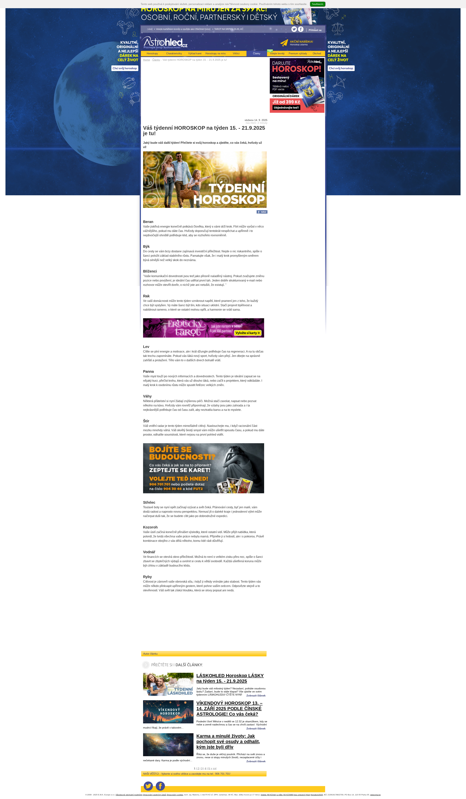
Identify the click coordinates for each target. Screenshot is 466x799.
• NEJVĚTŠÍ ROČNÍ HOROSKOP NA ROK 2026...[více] (234, 29)
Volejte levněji (277, 53)
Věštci (236, 53)
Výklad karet (195, 53)
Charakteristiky (174, 53)
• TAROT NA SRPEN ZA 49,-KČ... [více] (186, 29)
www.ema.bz (375, 795)
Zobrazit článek (256, 695)
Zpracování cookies (175, 795)
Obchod (317, 53)
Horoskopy (152, 53)
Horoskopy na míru (216, 53)
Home (146, 59)
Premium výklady (298, 53)
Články (156, 59)
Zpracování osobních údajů (154, 795)
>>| (214, 768)
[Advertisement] (205, 89)
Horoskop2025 (317, 795)
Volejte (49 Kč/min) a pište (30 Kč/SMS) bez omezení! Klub (285, 795)
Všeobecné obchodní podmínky (129, 795)
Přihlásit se (315, 30)
